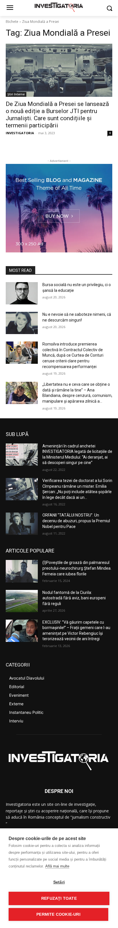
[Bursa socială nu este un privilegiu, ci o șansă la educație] (22, 293)
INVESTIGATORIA (20, 133)
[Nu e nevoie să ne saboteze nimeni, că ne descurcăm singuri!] (22, 323)
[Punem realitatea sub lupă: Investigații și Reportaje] (59, 7)
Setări (59, 882)
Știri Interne (16, 94)
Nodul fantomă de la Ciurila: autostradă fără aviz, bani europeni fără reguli (74, 598)
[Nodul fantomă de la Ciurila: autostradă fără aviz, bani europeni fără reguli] (22, 601)
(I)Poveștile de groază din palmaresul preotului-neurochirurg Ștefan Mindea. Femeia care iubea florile (76, 568)
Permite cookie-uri (58, 914)
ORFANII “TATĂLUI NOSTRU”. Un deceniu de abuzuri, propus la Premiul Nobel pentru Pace (76, 521)
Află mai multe (57, 866)
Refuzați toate (59, 898)
